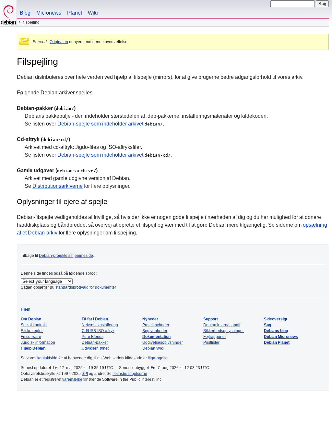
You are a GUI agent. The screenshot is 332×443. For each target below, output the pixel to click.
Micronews (48, 13)
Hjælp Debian (33, 348)
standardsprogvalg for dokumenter (85, 287)
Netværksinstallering (100, 325)
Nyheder (150, 319)
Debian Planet (277, 342)
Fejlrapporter (214, 336)
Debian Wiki (153, 348)
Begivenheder (154, 331)
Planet (74, 13)
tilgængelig (158, 358)
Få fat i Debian (95, 319)
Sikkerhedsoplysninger (223, 331)
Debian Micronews (281, 336)
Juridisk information (38, 342)
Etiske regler (32, 331)
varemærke (72, 379)
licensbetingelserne (130, 373)
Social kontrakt (34, 325)
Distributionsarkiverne (57, 186)
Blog (25, 13)
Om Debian (31, 319)
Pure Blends (92, 336)
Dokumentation (156, 336)
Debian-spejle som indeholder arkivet (110, 123)
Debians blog (276, 331)
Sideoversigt (275, 319)
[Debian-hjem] (8, 13)
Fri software (31, 336)
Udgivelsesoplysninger (162, 342)
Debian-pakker (95, 342)
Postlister (211, 342)
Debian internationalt (221, 325)
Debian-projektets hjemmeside (66, 255)
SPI (85, 373)
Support (210, 319)
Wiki (93, 13)
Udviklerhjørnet (95, 348)
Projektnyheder (155, 325)
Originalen (59, 42)
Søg (267, 325)
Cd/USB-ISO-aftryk (98, 331)
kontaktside (47, 358)
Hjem (25, 309)
